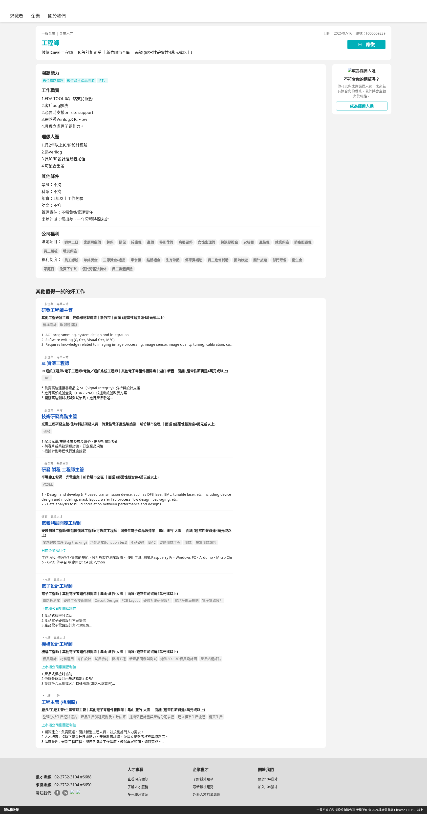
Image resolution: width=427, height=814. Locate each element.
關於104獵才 (268, 779)
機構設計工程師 (57, 644)
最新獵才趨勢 (203, 786)
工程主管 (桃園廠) (59, 702)
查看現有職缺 (138, 779)
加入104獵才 (268, 786)
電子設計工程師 (57, 586)
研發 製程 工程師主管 (63, 469)
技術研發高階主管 (59, 416)
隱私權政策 (11, 810)
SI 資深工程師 (55, 363)
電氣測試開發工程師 (62, 523)
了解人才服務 (138, 786)
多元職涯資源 (138, 794)
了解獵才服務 (203, 779)
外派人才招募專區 (206, 794)
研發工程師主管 (57, 310)
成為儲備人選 (362, 106)
